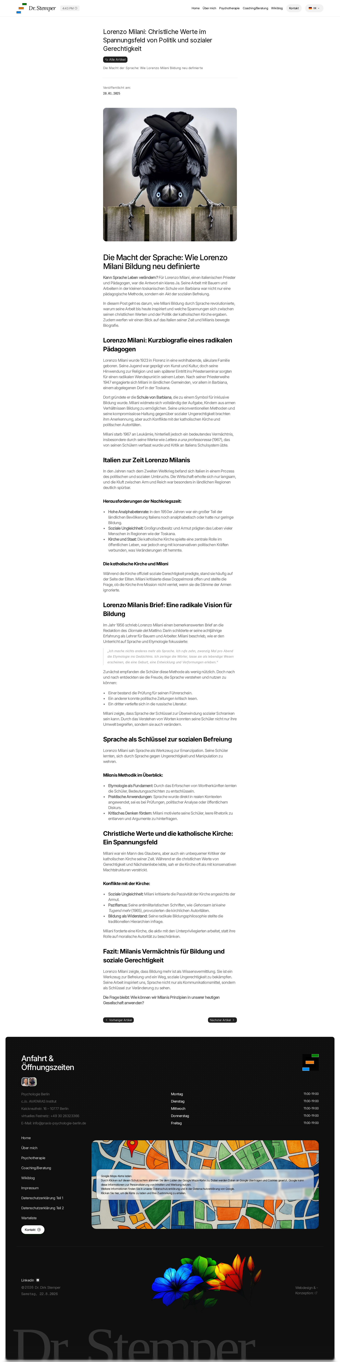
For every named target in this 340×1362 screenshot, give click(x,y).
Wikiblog (277, 8)
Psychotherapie (229, 8)
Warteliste (29, 1218)
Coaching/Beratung (255, 8)
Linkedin (27, 1280)
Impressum (30, 1188)
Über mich (209, 8)
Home (196, 8)
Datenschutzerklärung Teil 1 (42, 1198)
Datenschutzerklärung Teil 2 (42, 1208)
